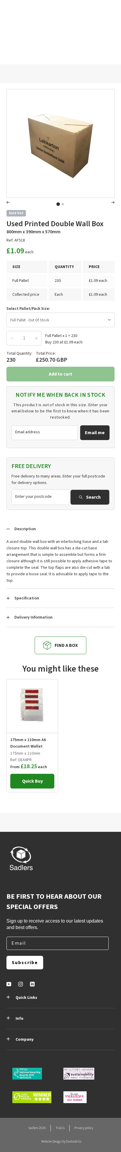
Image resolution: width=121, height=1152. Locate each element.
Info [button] (19, 1019)
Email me (95, 432)
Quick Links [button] (26, 998)
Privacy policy (83, 1127)
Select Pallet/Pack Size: (28, 309)
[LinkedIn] (32, 984)
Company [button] (24, 1039)
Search (93, 497)
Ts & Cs (60, 1127)
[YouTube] (8, 984)
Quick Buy (32, 781)
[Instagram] (20, 984)
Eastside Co (73, 1141)
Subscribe (25, 962)
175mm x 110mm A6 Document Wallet (28, 743)
